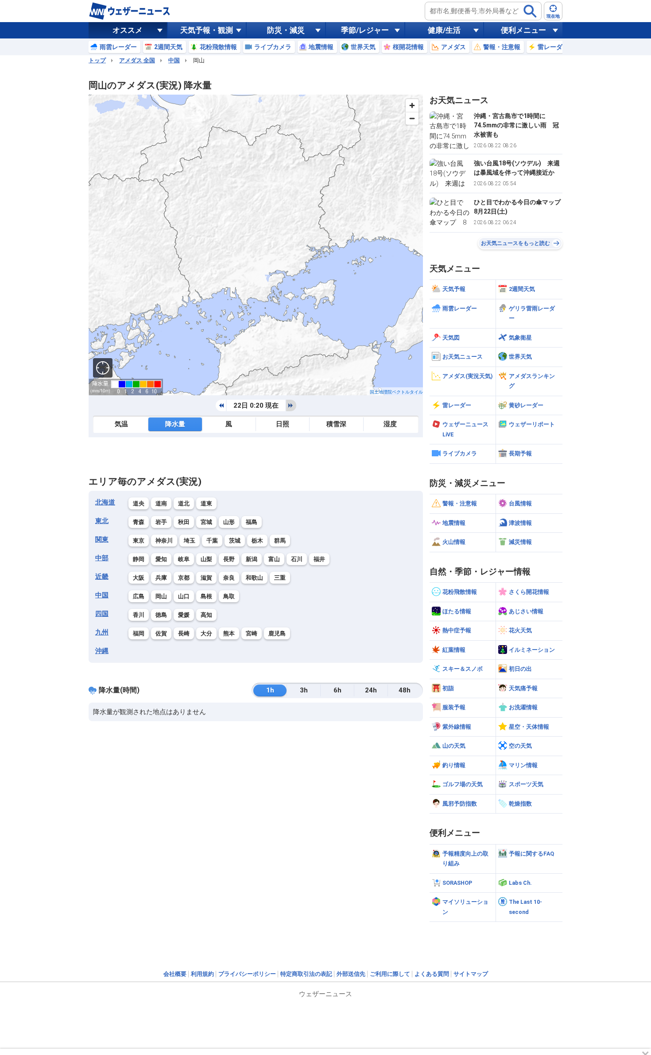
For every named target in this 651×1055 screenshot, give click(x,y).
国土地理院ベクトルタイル (396, 392)
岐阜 (184, 559)
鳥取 (229, 596)
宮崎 (251, 633)
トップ (97, 60)
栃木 (257, 540)
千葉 (212, 540)
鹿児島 (277, 633)
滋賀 (206, 577)
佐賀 (161, 633)
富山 (274, 559)
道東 (206, 503)
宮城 (206, 522)
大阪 (138, 577)
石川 (296, 559)
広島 (138, 596)
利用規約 (202, 974)
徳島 (161, 615)
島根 (206, 596)
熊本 (229, 633)
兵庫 (161, 577)
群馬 (280, 540)
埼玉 (189, 540)
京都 (184, 577)
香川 (138, 615)
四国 (101, 614)
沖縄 (101, 651)
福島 (251, 522)
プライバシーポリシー (247, 974)
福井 (319, 559)
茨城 (234, 540)
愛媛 (184, 615)
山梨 (206, 559)
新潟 (251, 559)
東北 (101, 521)
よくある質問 (432, 974)
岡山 (161, 596)
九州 (101, 632)
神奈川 (164, 540)
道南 (161, 503)
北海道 (105, 502)
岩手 (161, 522)
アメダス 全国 (137, 60)
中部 (101, 558)
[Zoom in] (412, 105)
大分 (206, 633)
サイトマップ (470, 974)
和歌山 (254, 577)
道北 (184, 503)
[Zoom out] (412, 118)
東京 (138, 540)
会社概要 (174, 974)
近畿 (101, 577)
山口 (184, 596)
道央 (138, 503)
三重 (280, 577)
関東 (101, 539)
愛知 (161, 559)
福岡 (138, 633)
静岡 (138, 559)
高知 (206, 615)
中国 (174, 60)
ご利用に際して (390, 974)
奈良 (229, 577)
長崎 (184, 633)
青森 (138, 522)
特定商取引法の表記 (306, 974)
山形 (229, 522)
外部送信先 (351, 974)
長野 (229, 559)
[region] (256, 245)
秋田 (184, 522)
